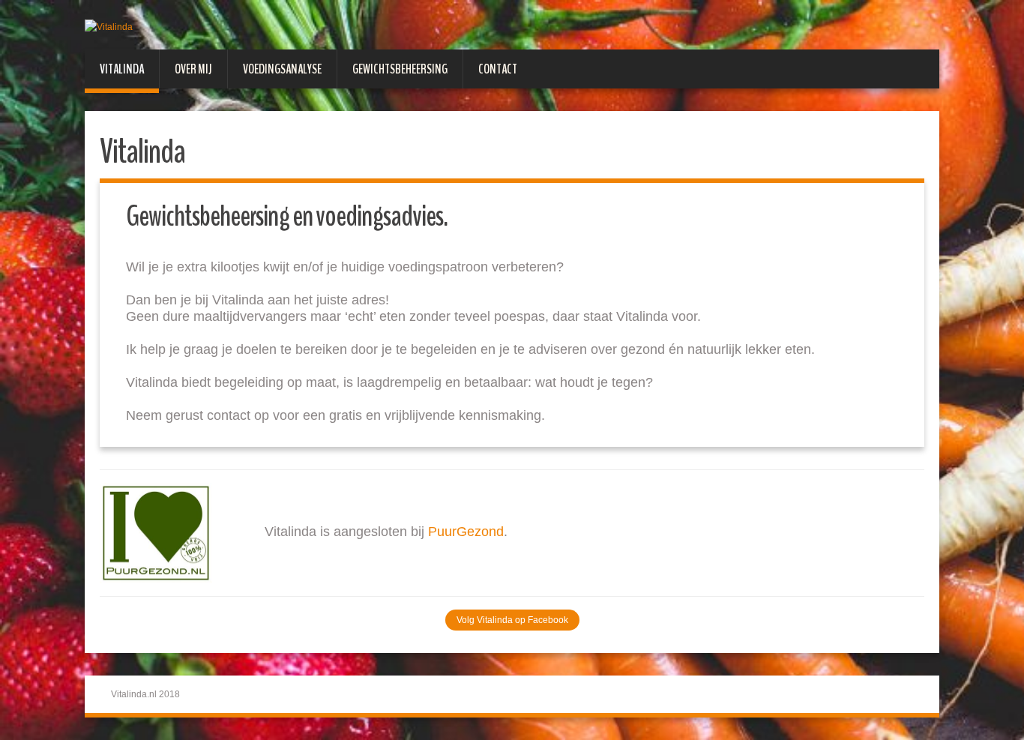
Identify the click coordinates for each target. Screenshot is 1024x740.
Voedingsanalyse (282, 69)
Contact (497, 69)
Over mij (193, 69)
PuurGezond (466, 531)
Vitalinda (122, 69)
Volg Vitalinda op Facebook (512, 620)
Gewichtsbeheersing (400, 69)
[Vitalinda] (109, 26)
